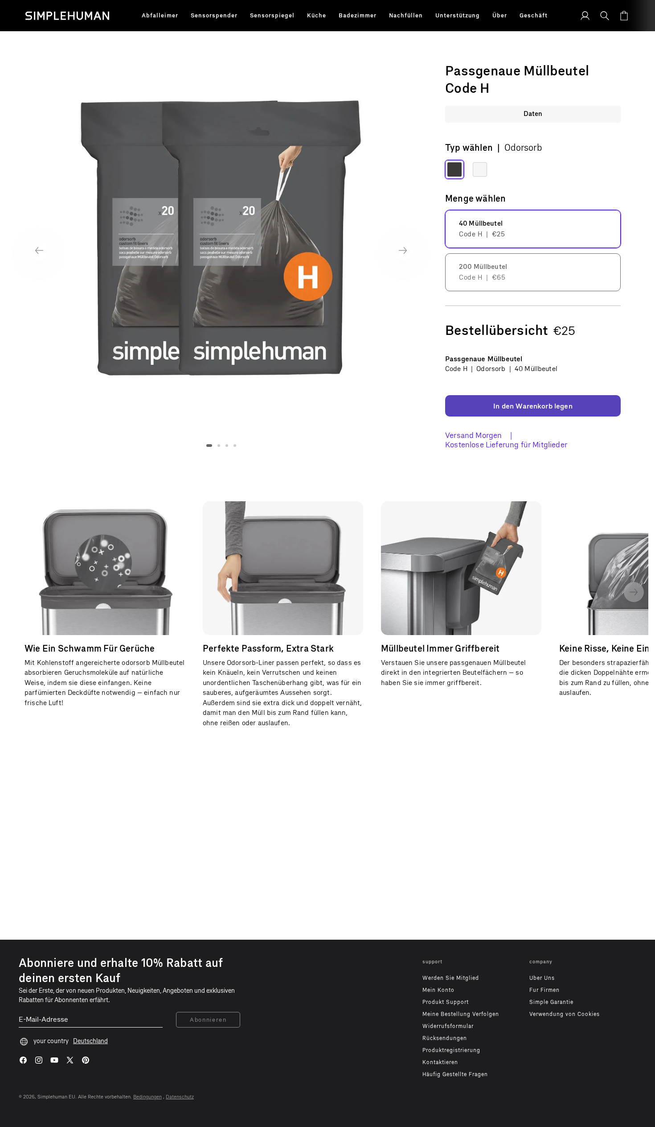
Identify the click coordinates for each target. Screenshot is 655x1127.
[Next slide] (403, 250)
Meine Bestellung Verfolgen (460, 1014)
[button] (159, 15)
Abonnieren (208, 1019)
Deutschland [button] (90, 1041)
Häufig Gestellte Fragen (455, 1074)
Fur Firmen (544, 990)
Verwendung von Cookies (564, 1014)
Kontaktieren (440, 1062)
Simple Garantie (551, 1002)
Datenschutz (180, 1097)
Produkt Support (445, 1002)
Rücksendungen (444, 1038)
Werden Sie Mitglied (450, 978)
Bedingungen (147, 1097)
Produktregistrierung (451, 1050)
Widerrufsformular (448, 1026)
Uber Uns (542, 978)
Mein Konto (438, 990)
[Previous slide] (39, 250)
